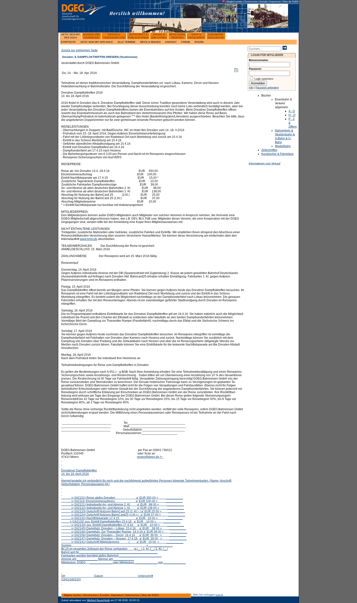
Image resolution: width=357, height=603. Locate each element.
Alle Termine (127, 42)
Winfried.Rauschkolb (98, 600)
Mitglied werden (235, 1)
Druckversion (251, 1)
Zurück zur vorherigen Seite (79, 50)
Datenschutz (132, 595)
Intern (199, 42)
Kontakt (264, 1)
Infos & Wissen (150, 42)
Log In (219, 594)
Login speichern (264, 78)
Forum (185, 42)
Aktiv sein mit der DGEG (96, 42)
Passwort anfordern (267, 87)
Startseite (68, 42)
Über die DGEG (291, 1)
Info (251, 87)
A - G (292, 111)
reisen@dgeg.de (146, 518)
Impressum (275, 1)
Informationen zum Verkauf (264, 163)
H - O (292, 115)
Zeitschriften (269, 150)
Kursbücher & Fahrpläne (277, 154)
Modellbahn (283, 146)
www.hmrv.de (88, 239)
